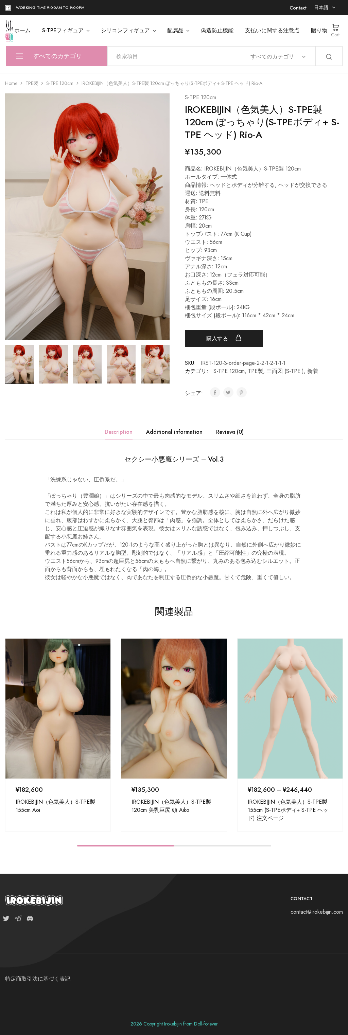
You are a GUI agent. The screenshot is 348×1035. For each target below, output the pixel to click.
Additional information (174, 432)
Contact (298, 7)
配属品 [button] (175, 30)
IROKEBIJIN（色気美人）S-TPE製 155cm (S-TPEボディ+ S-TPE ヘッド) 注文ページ (288, 810)
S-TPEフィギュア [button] (63, 30)
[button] (164, 363)
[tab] (118, 432)
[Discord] (28, 920)
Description (119, 432)
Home (11, 83)
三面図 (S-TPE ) (285, 371)
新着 (312, 371)
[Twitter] (7, 920)
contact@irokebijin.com (317, 912)
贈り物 (319, 30)
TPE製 (31, 83)
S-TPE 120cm (59, 83)
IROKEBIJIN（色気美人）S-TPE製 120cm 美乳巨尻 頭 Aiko (171, 806)
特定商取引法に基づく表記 (37, 979)
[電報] (18, 920)
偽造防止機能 (217, 30)
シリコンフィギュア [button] (125, 30)
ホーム (22, 30)
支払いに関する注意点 (272, 30)
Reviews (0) (230, 432)
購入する (218, 338)
